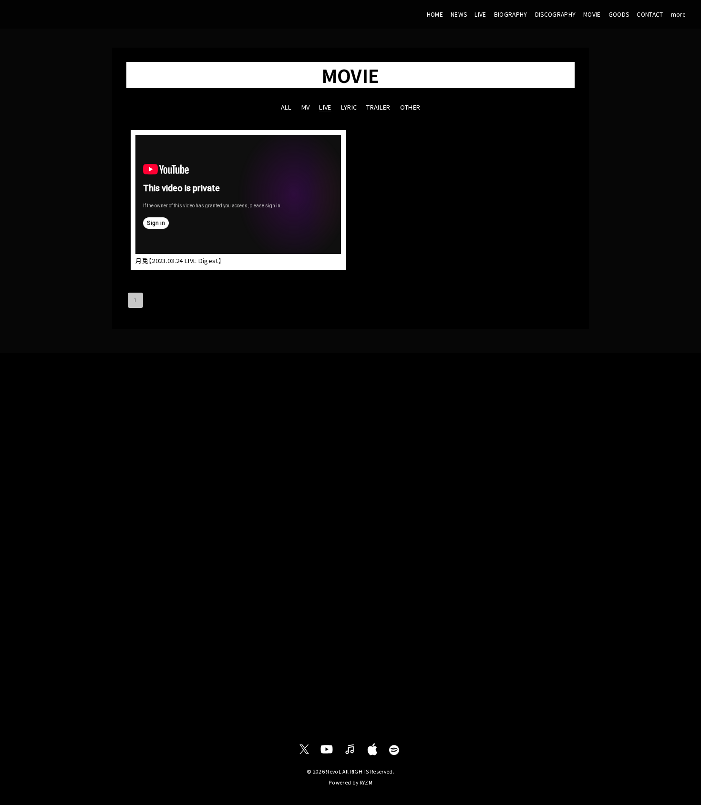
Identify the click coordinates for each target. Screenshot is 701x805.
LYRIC (349, 107)
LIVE (480, 14)
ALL (286, 107)
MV (305, 107)
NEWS (459, 14)
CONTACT (650, 14)
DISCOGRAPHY (555, 14)
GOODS (618, 14)
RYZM (366, 782)
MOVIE (592, 14)
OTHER (410, 107)
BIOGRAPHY (510, 14)
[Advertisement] (350, 431)
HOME (435, 14)
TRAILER (378, 107)
